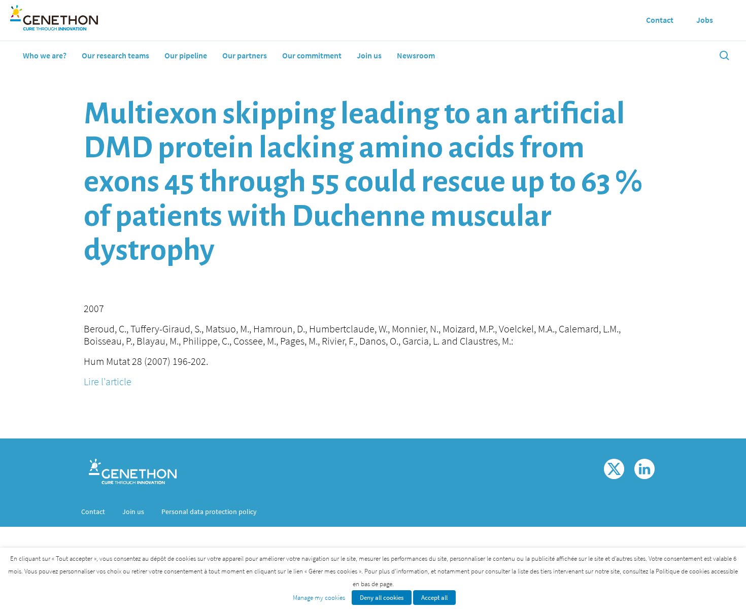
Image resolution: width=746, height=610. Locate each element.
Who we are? (44, 55)
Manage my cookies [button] (319, 597)
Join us (369, 55)
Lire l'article (107, 381)
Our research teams (115, 55)
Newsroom (416, 55)
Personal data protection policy (209, 511)
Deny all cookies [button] (381, 597)
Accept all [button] (434, 597)
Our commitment (312, 55)
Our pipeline (185, 55)
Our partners (244, 55)
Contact (93, 511)
